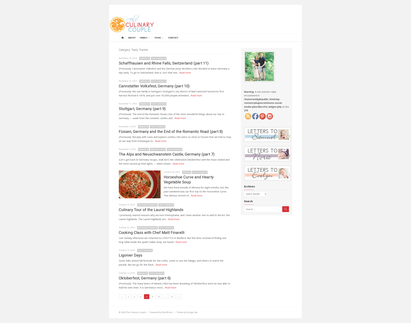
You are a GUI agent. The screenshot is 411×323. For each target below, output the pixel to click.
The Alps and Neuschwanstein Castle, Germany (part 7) (166, 154)
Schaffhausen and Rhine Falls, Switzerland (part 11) (164, 63)
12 (172, 296)
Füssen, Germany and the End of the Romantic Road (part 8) (171, 131)
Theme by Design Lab (187, 312)
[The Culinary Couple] (205, 24)
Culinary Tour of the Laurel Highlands (151, 210)
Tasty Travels (158, 58)
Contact (173, 37)
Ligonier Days (130, 255)
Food (158, 37)
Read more (185, 72)
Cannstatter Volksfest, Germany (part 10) (154, 86)
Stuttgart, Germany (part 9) (142, 108)
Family (143, 37)
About (132, 37)
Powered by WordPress (161, 312)
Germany (144, 58)
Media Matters (157, 149)
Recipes (186, 172)
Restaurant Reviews (146, 205)
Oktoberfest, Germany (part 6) (145, 278)
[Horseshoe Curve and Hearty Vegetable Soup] (140, 184)
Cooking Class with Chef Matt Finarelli (151, 232)
